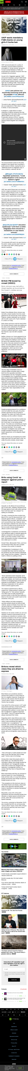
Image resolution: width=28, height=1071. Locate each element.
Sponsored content (14, 1036)
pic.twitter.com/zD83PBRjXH (14, 234)
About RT (14, 1046)
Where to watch (14, 1029)
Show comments (14, 273)
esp (7, 1009)
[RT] (4, 1012)
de (15, 1009)
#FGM (15, 94)
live (8, 1)
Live (14, 1023)
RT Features (5, 893)
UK (2, 457)
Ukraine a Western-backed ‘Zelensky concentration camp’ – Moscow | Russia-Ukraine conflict (13, 8)
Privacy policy (14, 1043)
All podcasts (23, 989)
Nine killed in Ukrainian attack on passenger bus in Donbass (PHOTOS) (14, 12)
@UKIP (15, 225)
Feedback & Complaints (14, 1056)
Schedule (14, 1033)
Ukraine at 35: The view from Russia (11, 910)
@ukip (20, 174)
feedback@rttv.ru (13, 268)
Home (3, 34)
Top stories (4, 851)
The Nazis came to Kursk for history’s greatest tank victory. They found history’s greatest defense (13, 952)
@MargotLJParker (11, 174)
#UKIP (7, 90)
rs (22, 1009)
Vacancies (14, 1059)
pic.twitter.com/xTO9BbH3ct (14, 181)
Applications (14, 1026)
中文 (26, 1009)
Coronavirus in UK (6, 646)
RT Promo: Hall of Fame (14, 1049)
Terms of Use (14, 1039)
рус (11, 1009)
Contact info (14, 1052)
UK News (8, 34)
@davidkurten (8, 225)
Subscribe (14, 979)
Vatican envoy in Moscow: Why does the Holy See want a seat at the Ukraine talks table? (13, 931)
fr (18, 1009)
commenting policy (16, 265)
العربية (2, 1009)
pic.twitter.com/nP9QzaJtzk (14, 96)
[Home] (2, 2)
